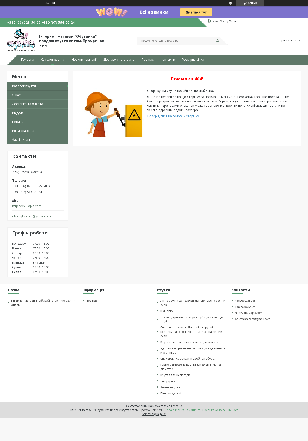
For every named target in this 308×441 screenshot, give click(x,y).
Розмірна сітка (193, 59)
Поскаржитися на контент (182, 410)
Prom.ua (176, 406)
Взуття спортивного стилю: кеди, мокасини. (191, 342)
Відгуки (17, 113)
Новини (17, 121)
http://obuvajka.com (26, 206)
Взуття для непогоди (175, 375)
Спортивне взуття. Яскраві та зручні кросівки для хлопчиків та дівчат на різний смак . (191, 331)
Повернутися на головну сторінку (173, 116)
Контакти (167, 59)
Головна (27, 59)
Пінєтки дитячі (170, 393)
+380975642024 (245, 307)
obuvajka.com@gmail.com (31, 216)
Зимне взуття (170, 387)
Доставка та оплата (119, 59)
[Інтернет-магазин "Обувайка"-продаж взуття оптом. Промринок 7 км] (21, 40)
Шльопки (167, 311)
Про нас (147, 59)
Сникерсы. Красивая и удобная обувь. (187, 358)
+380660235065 (245, 301)
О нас (16, 95)
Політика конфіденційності (220, 410)
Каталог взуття (53, 59)
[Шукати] (217, 41)
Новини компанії (84, 59)
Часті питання (22, 139)
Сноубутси (167, 381)
